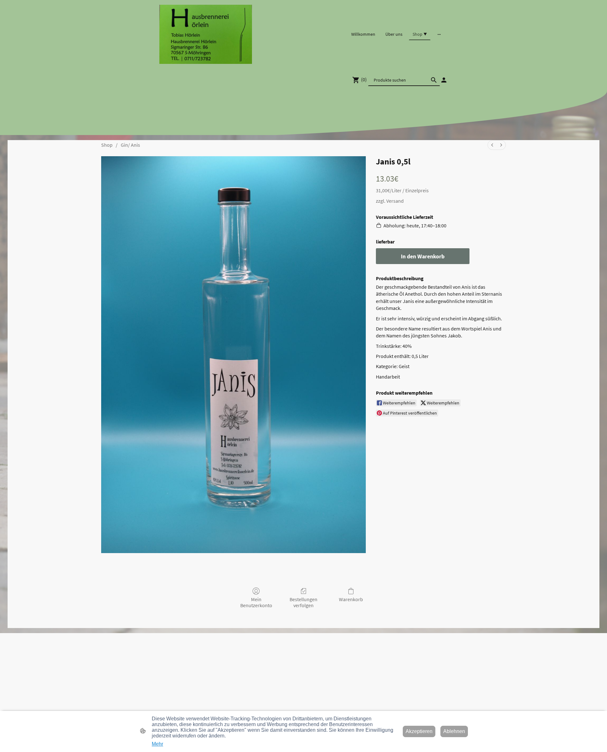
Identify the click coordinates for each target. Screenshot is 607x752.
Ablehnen (454, 731)
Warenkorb (351, 599)
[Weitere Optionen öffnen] (439, 34)
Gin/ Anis (130, 145)
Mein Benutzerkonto (256, 602)
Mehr (157, 744)
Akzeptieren (419, 731)
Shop (107, 145)
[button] (434, 80)
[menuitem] (492, 145)
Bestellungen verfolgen (303, 602)
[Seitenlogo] (205, 34)
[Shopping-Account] (444, 80)
